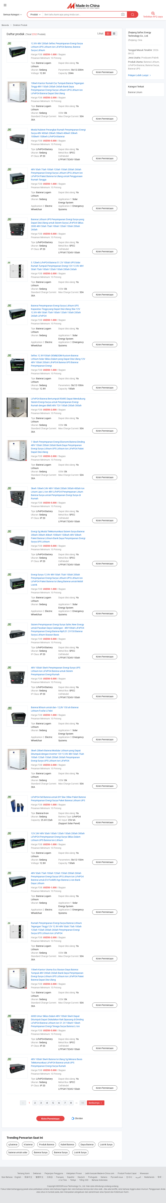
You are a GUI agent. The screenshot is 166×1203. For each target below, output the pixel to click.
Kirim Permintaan (104, 72)
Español (70, 1177)
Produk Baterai (46, 1144)
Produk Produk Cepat (127, 1173)
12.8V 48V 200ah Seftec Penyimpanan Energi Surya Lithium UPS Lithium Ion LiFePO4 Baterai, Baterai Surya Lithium (57, 47)
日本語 (50, 1177)
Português (92, 1177)
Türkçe (73, 1180)
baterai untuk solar (17, 1152)
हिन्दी (159, 1177)
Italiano (104, 1177)
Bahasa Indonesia (99, 1180)
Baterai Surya (40, 1152)
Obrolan (79, 1118)
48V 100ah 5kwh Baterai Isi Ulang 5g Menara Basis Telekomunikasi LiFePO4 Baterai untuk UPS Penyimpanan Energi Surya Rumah (56, 1062)
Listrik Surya (106, 1144)
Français (60, 1177)
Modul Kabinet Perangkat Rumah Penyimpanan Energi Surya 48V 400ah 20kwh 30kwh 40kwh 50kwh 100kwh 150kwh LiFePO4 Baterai (58, 133)
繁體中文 (39, 1177)
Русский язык (117, 1177)
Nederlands (149, 1177)
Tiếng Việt (83, 1180)
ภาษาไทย (63, 1180)
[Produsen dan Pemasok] (83, 5)
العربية (138, 1177)
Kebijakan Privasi (74, 1173)
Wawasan (144, 1173)
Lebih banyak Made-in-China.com (99, 1173)
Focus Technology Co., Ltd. (74, 1186)
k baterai (28, 1144)
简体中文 (28, 1177)
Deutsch (81, 1177)
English (18, 1177)
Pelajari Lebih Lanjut (140, 75)
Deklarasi (37, 1173)
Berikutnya (96, 1102)
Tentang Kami (23, 1173)
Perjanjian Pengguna (54, 1173)
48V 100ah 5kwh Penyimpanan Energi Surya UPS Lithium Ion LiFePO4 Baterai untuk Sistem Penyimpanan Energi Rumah (55, 671)
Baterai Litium (135, 92)
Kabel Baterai (67, 1144)
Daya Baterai (87, 1144)
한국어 (129, 1177)
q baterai (12, 1144)
